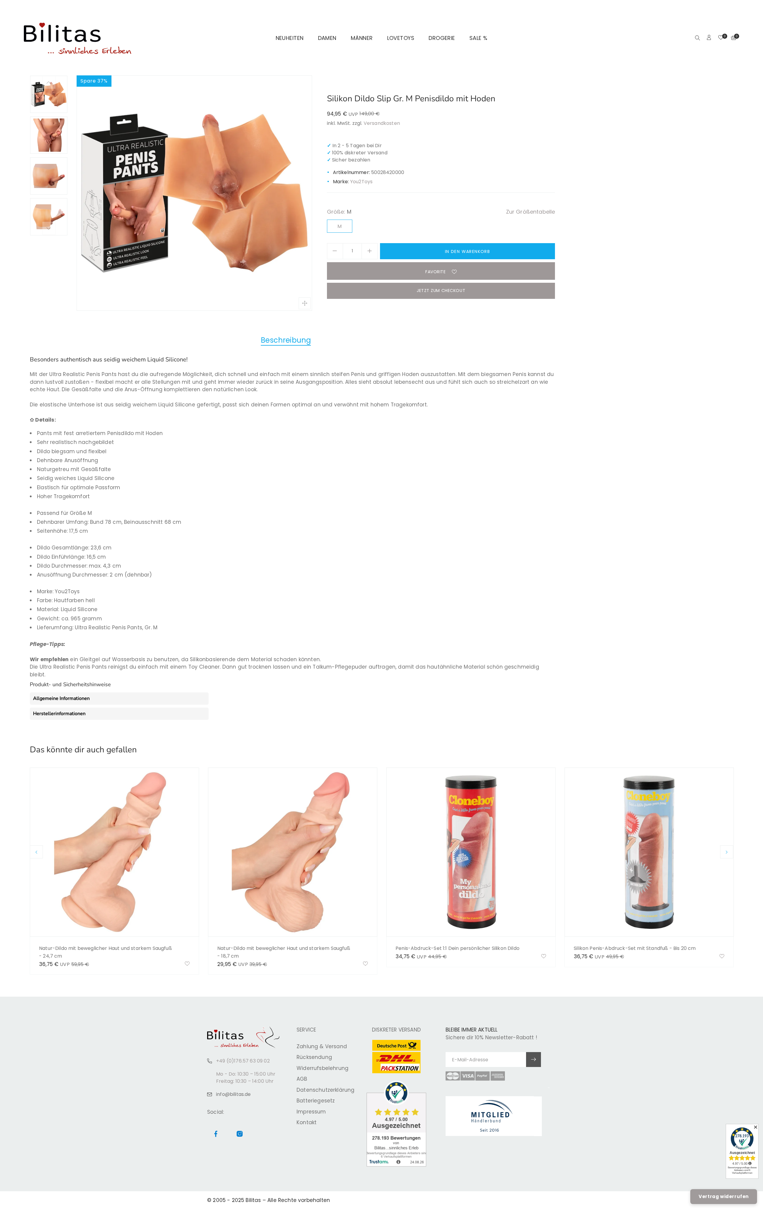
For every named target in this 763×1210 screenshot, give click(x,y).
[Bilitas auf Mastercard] (453, 1076)
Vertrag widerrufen (724, 1196)
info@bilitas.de (233, 1094)
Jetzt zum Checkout (441, 290)
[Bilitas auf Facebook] (722, 8)
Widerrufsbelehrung (322, 1068)
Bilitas (253, 1200)
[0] (720, 38)
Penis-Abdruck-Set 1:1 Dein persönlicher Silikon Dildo (457, 948)
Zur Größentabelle (530, 211)
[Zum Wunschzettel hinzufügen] (187, 964)
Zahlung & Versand (322, 1046)
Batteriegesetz (316, 1100)
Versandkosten (382, 123)
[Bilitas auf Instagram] (729, 8)
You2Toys (361, 181)
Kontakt (307, 1122)
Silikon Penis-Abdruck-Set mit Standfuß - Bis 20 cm (635, 948)
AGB (302, 1078)
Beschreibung (286, 340)
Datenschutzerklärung (325, 1089)
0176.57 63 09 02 (104, 8)
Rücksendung (314, 1057)
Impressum (311, 1111)
